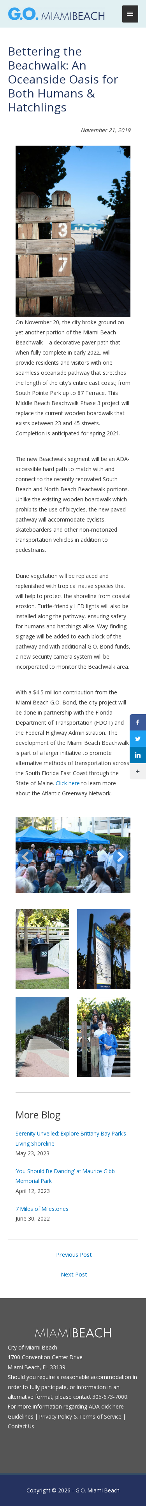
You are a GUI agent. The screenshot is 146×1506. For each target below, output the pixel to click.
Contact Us (21, 1426)
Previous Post (74, 1254)
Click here (68, 783)
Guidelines (20, 1416)
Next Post (74, 1274)
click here (112, 1406)
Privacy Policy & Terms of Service (80, 1416)
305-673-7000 (109, 1396)
